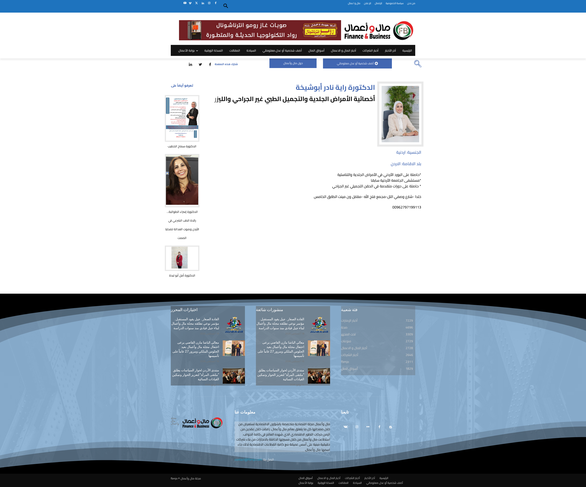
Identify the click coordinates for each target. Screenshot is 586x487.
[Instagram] (209, 3)
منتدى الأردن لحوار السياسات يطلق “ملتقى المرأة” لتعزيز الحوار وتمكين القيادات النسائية (195, 374)
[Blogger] (390, 427)
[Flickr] (368, 427)
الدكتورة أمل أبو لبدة (182, 275)
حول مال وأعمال (293, 63)
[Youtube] (184, 3)
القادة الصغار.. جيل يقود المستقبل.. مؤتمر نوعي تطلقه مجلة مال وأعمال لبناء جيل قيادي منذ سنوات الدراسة (195, 323)
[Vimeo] (190, 3)
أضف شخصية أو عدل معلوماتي (355, 63)
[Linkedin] (203, 3)
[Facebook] (215, 3)
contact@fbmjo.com (248, 459)
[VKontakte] (345, 427)
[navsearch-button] (417, 64)
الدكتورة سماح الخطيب (182, 146)
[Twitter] (196, 3)
